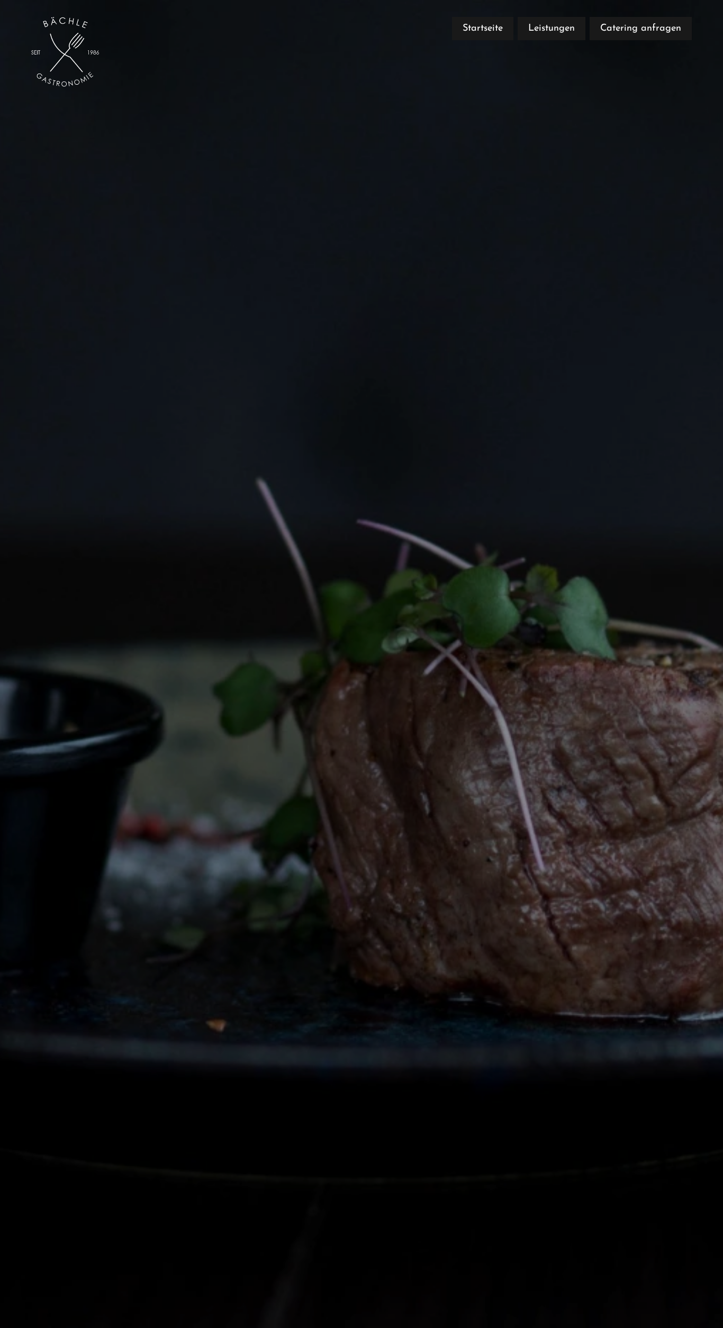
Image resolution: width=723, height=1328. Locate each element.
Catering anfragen (640, 28)
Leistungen (551, 28)
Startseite (483, 28)
